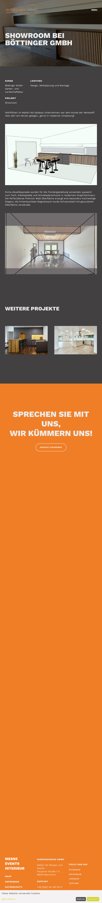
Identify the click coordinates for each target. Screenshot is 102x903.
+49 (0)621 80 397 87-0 (49, 887)
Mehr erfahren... (9, 899)
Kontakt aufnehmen (51, 447)
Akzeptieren (93, 899)
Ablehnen (80, 899)
